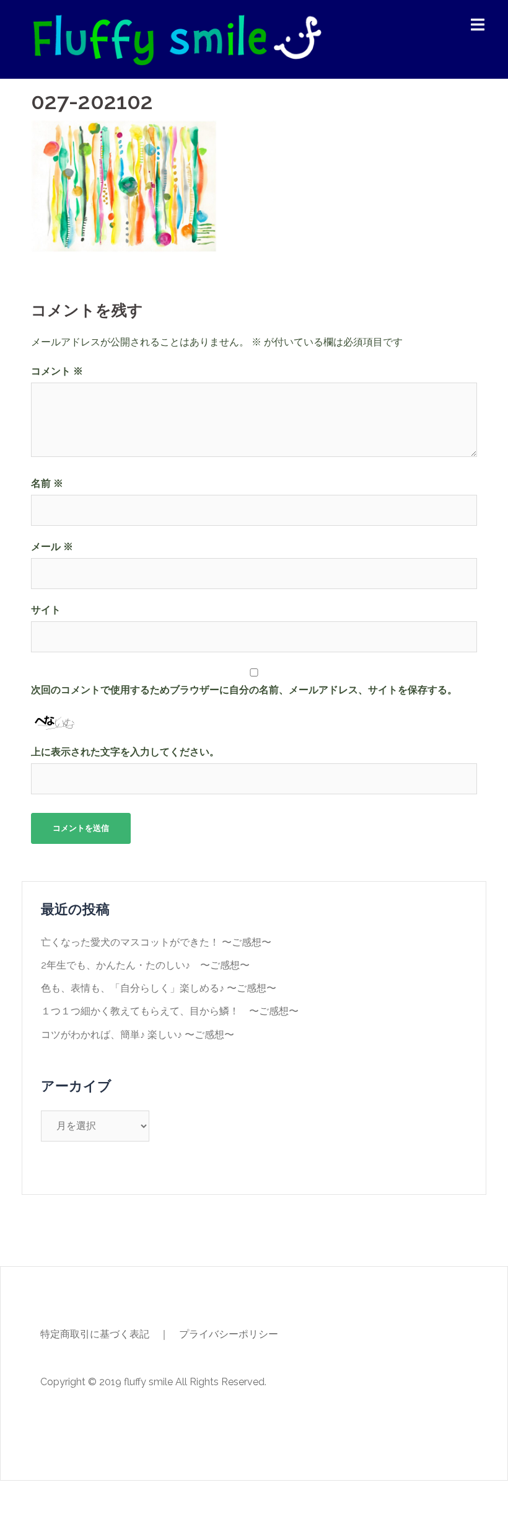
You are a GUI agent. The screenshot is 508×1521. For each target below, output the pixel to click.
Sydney (234, 1501)
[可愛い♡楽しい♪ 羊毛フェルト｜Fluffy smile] (176, 39)
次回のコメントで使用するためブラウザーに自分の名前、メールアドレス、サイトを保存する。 (244, 690)
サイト (46, 610)
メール (52, 546)
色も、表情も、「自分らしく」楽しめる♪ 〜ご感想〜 (158, 988)
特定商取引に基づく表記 (94, 1334)
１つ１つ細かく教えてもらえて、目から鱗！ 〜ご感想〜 (170, 1011)
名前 (47, 483)
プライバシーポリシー (228, 1334)
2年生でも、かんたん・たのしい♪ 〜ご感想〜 (145, 965)
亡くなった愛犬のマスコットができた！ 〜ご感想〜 (156, 942)
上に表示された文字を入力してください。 (125, 752)
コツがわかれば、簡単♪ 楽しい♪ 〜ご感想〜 (137, 1034)
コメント (57, 371)
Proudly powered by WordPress (103, 1501)
